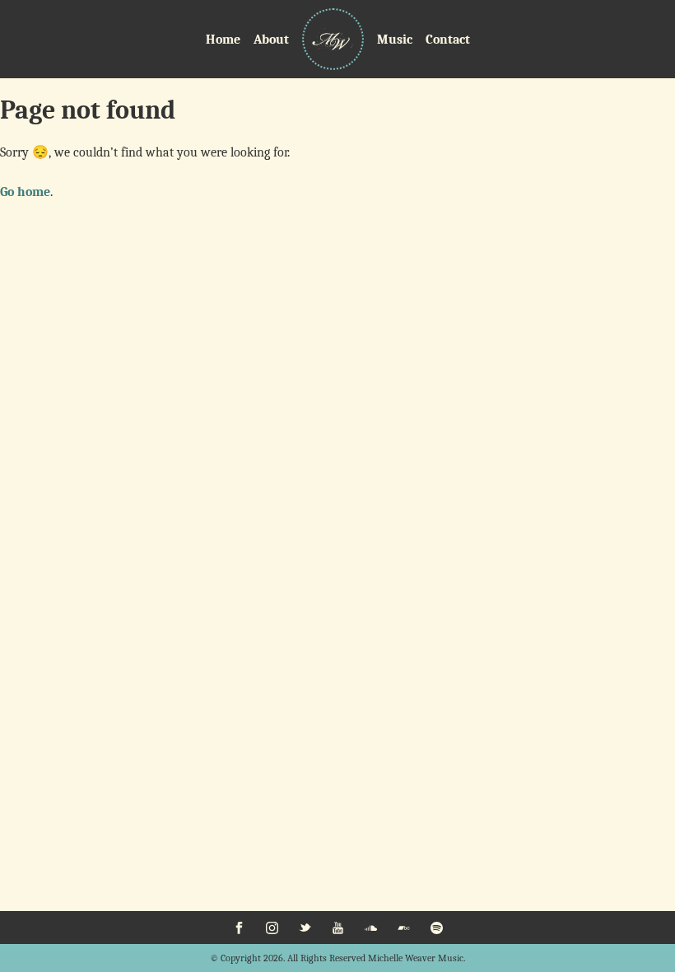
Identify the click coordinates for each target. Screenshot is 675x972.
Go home (25, 192)
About (271, 39)
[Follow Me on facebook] (238, 927)
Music (394, 39)
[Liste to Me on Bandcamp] (403, 927)
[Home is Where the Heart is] (333, 39)
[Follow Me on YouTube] (337, 927)
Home (223, 39)
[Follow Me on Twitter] (304, 927)
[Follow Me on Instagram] (271, 927)
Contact (448, 39)
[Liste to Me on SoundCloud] (370, 927)
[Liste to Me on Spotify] (436, 927)
